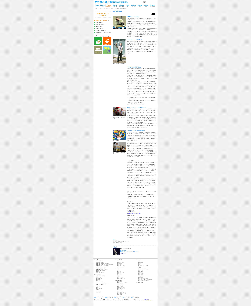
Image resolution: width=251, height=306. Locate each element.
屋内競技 (98, 289)
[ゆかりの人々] (109, 6)
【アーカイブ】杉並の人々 (102, 36)
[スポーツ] (115, 6)
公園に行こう (141, 272)
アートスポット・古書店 (122, 293)
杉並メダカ (141, 262)
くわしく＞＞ (123, 253)
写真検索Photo (135, 297)
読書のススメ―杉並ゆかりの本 (123, 282)
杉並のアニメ (120, 264)
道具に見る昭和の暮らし (101, 272)
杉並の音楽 (141, 270)
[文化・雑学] (133, 6)
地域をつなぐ (99, 28)
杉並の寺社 (120, 281)
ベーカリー (120, 273)
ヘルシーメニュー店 (121, 277)
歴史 (102, 6)
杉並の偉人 (98, 22)
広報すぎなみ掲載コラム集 (143, 278)
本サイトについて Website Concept (99, 297)
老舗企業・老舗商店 (121, 262)
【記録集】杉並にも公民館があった (103, 269)
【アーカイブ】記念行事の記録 (144, 280)
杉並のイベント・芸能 (121, 287)
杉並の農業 (120, 263)
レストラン (120, 274)
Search (139, 282)
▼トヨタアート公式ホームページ (134, 213)
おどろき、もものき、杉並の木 (144, 265)
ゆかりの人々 (104, 8)
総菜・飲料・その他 (121, 278)
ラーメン (119, 270)
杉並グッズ (120, 289)
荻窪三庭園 (141, 271)
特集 (146, 6)
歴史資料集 (99, 271)
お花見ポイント (141, 273)
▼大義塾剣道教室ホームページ (133, 211)
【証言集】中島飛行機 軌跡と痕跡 (103, 263)
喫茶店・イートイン (121, 272)
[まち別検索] (152, 6)
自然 (139, 6)
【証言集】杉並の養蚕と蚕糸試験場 (103, 265)
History (96, 259)
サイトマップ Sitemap (118, 297)
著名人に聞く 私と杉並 (114, 8)
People (97, 274)
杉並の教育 (141, 277)
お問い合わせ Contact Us (109, 297)
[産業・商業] (121, 6)
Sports (97, 286)
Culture (118, 280)
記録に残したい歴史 (100, 262)
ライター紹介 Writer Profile (126, 297)
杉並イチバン (120, 294)
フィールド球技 (99, 288)
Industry (118, 259)
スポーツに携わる (100, 30)
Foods (117, 268)
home (97, 6)
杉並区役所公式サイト (148, 299)
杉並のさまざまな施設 (121, 288)
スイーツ (119, 271)
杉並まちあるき (120, 286)
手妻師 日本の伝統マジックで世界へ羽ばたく (129, 251)
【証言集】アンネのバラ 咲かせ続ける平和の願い (105, 264)
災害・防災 (141, 274)
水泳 (97, 287)
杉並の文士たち (99, 24)
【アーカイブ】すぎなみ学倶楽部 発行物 (145, 279)
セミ (140, 264)
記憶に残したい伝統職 (121, 265)
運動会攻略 (99, 292)
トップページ (97, 8)
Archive (138, 267)
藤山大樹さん (123, 250)
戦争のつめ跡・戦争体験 (101, 270)
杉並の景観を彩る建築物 (122, 292)
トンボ (140, 263)
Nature (138, 259)
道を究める (98, 26)
